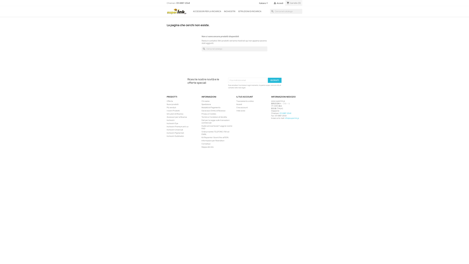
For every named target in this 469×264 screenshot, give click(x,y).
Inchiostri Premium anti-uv (177, 126)
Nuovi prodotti (173, 104)
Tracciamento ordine (245, 101)
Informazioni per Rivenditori (213, 140)
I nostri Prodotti (173, 111)
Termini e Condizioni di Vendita (214, 117)
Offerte (170, 101)
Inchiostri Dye (172, 123)
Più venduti (171, 107)
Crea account (242, 107)
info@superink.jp (292, 118)
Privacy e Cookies (209, 114)
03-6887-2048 (183, 3)
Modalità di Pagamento (211, 107)
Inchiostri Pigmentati (175, 133)
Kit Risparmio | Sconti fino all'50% (215, 137)
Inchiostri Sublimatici (175, 136)
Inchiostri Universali (175, 130)
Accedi (239, 104)
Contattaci (206, 144)
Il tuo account (244, 96)
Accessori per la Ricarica (207, 11)
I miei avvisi (240, 111)
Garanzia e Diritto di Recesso (213, 111)
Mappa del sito (208, 147)
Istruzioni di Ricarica (249, 11)
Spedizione (206, 104)
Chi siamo (206, 101)
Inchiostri (229, 11)
